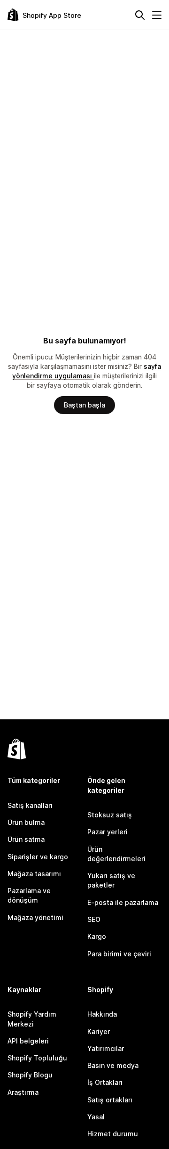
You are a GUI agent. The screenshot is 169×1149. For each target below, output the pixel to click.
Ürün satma (26, 839)
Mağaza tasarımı (34, 874)
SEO (93, 919)
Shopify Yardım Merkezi (32, 1018)
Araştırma (23, 1092)
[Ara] (140, 15)
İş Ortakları (105, 1082)
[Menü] (156, 15)
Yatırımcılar (105, 1048)
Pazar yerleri (107, 832)
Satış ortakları (109, 1100)
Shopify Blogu (30, 1075)
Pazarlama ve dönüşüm (29, 895)
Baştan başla (84, 405)
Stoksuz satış (109, 815)
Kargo (96, 936)
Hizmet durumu (112, 1134)
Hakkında (102, 1014)
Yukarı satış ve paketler (111, 880)
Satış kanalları (30, 805)
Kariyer (98, 1031)
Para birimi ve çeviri (119, 954)
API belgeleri (28, 1041)
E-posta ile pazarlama (122, 902)
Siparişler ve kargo (38, 857)
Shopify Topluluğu (37, 1058)
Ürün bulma (26, 822)
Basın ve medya (112, 1065)
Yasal (96, 1117)
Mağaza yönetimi (35, 917)
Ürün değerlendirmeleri (116, 854)
